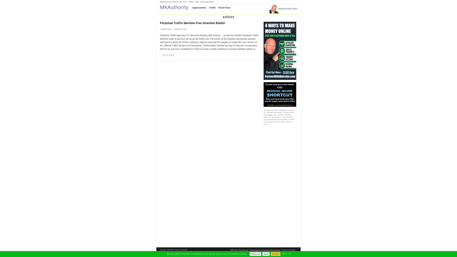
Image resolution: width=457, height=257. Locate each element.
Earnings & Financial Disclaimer (265, 250)
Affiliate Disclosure (239, 250)
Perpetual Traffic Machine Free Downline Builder (192, 23)
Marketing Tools (180, 29)
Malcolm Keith (166, 29)
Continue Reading (169, 55)
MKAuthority (174, 7)
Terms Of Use (288, 250)
